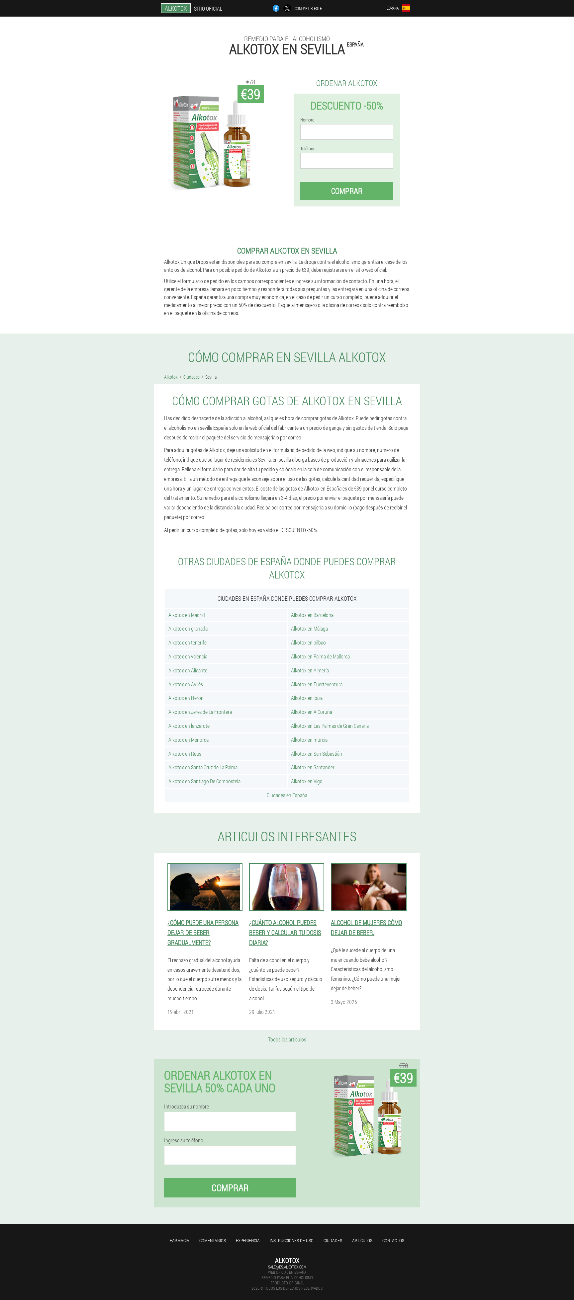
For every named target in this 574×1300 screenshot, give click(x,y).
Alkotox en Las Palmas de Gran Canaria (330, 725)
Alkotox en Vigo (307, 781)
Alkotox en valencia (187, 656)
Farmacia (179, 1240)
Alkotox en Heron (186, 697)
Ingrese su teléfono (183, 1140)
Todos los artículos (287, 1039)
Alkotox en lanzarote (189, 725)
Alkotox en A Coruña (311, 711)
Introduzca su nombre (186, 1106)
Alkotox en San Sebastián (316, 753)
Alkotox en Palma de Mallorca (320, 656)
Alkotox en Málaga (309, 628)
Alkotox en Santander (313, 767)
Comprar (346, 191)
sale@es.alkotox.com (287, 1266)
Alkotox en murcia (309, 739)
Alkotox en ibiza (307, 697)
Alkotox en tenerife (187, 642)
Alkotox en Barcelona (312, 614)
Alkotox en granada (188, 628)
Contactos (393, 1240)
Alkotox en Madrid (186, 614)
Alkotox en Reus (184, 753)
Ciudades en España (287, 795)
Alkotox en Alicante (187, 670)
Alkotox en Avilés (185, 684)
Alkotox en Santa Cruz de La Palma (203, 767)
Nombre (307, 119)
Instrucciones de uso (292, 1240)
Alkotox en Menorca (188, 739)
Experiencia (248, 1240)
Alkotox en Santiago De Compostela (204, 781)
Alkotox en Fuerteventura (316, 684)
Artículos (362, 1240)
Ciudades (333, 1240)
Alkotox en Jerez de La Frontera (200, 711)
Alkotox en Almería (310, 670)
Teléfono (308, 148)
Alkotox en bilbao (308, 642)
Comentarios (212, 1240)
